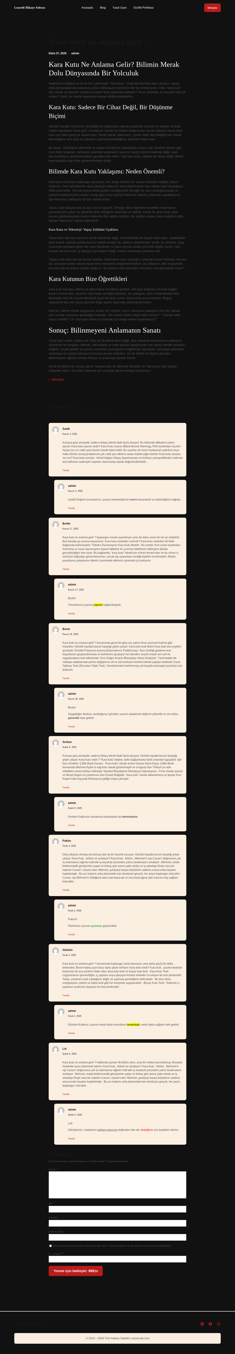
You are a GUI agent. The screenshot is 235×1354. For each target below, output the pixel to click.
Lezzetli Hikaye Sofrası (29, 7)
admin (75, 53)
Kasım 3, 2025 (69, 434)
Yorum (53, 1169)
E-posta (54, 1217)
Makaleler (58, 379)
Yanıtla (65, 470)
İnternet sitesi (56, 1231)
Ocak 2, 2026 (69, 846)
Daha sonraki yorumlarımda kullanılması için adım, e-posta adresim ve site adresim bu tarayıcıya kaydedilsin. (112, 1245)
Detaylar (212, 7)
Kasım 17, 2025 (70, 528)
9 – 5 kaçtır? (56, 1253)
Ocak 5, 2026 (69, 955)
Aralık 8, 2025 (69, 747)
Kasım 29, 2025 (70, 634)
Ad (51, 1203)
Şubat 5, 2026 (69, 1054)
